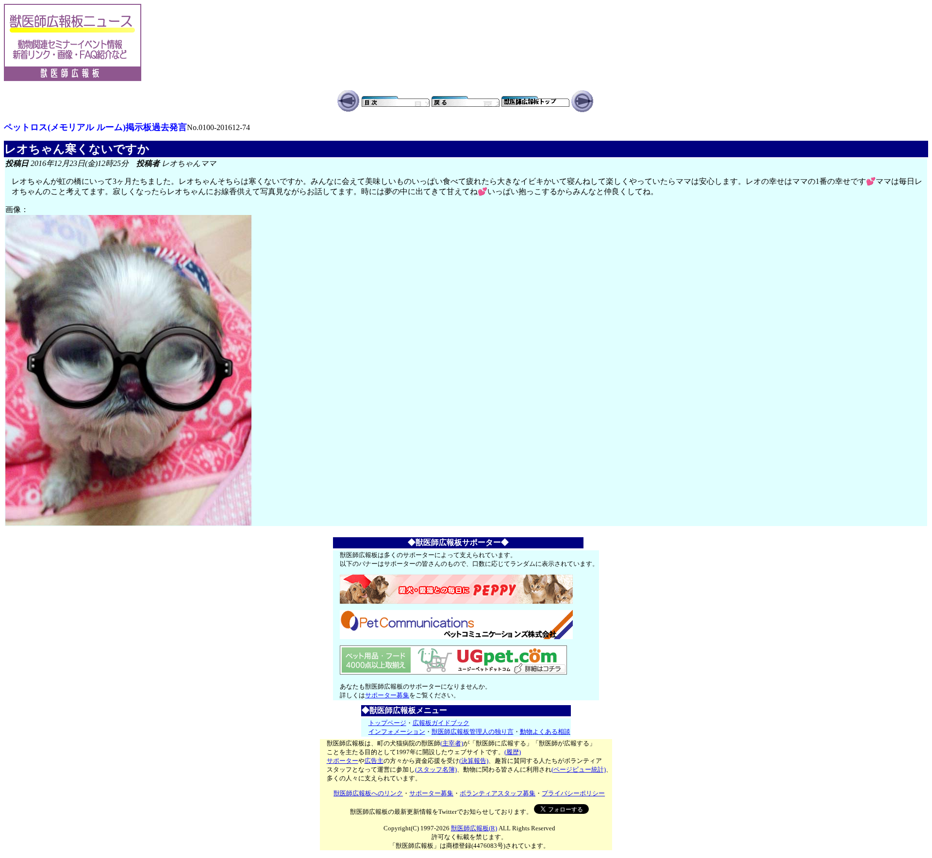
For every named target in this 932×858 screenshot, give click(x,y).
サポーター (342, 760)
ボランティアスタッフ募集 (497, 793)
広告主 (374, 760)
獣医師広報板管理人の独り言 (473, 731)
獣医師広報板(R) (474, 828)
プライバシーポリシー (573, 793)
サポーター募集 (387, 695)
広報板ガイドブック (441, 722)
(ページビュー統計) (578, 769)
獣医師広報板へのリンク (368, 793)
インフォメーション (396, 731)
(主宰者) (451, 743)
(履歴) (512, 752)
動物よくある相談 (545, 731)
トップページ (387, 722)
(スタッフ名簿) (436, 769)
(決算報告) (473, 760)
